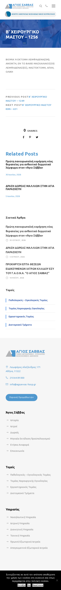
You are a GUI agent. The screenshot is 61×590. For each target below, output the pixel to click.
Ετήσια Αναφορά (19, 444)
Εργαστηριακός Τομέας (21, 316)
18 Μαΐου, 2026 (17, 278)
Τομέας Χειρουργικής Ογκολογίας (26, 308)
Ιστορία (14, 420)
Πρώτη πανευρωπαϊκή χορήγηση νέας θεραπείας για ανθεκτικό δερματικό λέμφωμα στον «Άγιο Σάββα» (29, 164)
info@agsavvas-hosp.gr (23, 384)
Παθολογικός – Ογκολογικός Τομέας (28, 300)
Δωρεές (14, 432)
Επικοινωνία (17, 450)
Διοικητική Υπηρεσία (21, 529)
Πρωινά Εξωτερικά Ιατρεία (25, 541)
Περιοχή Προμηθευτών (21, 397)
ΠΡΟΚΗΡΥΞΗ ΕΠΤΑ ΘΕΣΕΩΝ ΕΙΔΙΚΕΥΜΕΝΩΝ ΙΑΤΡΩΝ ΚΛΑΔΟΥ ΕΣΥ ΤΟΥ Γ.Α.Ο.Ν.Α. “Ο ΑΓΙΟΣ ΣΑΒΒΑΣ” (30, 268)
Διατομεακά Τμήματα (20, 324)
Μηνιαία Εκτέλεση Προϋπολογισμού (30, 438)
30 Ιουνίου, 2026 (13, 174)
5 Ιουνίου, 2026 (13, 196)
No (29, 585)
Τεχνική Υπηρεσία (20, 535)
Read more (38, 585)
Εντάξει (21, 585)
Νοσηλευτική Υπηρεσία (23, 517)
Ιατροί (13, 426)
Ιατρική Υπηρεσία (20, 523)
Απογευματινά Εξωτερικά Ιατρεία (29, 547)
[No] (57, 580)
